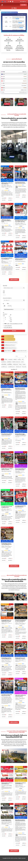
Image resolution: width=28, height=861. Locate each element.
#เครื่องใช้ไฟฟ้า (10, 186)
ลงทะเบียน (23, 5)
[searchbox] (10, 306)
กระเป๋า (22, 362)
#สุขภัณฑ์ (7, 185)
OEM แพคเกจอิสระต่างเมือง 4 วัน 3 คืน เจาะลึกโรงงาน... (7, 183)
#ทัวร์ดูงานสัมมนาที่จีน (6, 262)
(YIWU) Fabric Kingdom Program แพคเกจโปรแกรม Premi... (6, 220)
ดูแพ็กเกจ (7, 104)
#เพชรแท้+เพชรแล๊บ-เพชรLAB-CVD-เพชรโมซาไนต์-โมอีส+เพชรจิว (20, 436)
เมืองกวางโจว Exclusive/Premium (10, 342)
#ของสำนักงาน (18, 223)
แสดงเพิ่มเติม (7, 188)
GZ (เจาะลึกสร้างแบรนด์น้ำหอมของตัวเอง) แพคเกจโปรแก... (6, 434)
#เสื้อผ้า (2, 185)
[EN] (5, 1)
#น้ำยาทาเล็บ (2, 822)
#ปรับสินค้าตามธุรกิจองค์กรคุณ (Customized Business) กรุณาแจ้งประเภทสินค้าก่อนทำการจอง (20, 261)
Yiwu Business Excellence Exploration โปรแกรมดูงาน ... (20, 183)
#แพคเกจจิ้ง (6, 436)
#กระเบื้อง (10, 185)
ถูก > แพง (10, 316)
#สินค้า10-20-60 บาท (3, 186)
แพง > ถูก (11, 320)
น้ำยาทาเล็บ (24, 367)
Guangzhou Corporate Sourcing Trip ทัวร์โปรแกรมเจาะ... (6, 389)
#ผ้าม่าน (9, 187)
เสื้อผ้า (6, 359)
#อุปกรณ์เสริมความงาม (9, 822)
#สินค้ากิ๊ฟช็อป (2, 187)
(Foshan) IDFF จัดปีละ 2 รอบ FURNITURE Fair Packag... (6, 621)
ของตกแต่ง (10, 359)
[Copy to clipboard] (14, 146)
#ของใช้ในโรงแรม (17, 225)
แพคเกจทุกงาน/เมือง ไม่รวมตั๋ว (21, 350)
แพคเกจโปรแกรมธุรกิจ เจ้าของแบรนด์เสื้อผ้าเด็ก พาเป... (20, 506)
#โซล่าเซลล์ (7, 785)
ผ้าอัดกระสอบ (15, 364)
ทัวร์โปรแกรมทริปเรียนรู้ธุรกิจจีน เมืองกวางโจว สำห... (20, 259)
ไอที (22, 359)
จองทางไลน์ (3, 198)
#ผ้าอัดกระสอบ (6, 187)
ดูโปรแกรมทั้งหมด (14, 566)
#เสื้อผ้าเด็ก (5, 822)
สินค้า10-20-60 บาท (16, 362)
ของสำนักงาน (3, 362)
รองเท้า (24, 364)
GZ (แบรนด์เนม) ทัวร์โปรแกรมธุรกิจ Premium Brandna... (20, 469)
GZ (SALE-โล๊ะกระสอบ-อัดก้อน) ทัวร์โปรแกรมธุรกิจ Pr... (7, 469)
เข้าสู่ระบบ (24, 1)
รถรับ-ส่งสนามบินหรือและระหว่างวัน (14, 323)
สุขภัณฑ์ (15, 359)
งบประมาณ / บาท (5, 314)
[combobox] (9, 306)
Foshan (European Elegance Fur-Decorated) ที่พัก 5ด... (20, 621)
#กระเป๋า (7, 186)
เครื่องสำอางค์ (18, 367)
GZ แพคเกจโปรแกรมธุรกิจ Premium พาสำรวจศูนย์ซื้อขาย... (20, 434)
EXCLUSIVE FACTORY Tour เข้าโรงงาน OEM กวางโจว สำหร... (20, 221)
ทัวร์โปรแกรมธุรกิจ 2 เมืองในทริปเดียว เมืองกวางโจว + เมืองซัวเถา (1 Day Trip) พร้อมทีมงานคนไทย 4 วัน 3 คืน (18, 21)
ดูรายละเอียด (10, 200)
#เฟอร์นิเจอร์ (21, 223)
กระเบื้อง (19, 359)
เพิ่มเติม (24, 255)
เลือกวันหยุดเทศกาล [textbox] (8, 309)
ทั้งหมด (2, 359)
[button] (14, 8)
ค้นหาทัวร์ (5, 285)
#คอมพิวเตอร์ (2, 786)
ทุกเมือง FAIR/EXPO (8, 350)
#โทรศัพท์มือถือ (10, 785)
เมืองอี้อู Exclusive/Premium (9, 345)
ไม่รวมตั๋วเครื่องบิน (8, 327)
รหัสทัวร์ (4, 291)
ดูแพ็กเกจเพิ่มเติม (14, 279)
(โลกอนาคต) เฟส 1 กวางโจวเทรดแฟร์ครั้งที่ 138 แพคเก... (7, 783)
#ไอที (15, 223)
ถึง (3, 303)
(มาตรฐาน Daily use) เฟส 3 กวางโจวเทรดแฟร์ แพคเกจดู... (6, 820)
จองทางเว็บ (3, 200)
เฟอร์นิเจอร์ (9, 362)
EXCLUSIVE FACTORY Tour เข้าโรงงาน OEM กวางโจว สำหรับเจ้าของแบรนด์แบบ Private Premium (18, 17)
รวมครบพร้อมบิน (8, 326)
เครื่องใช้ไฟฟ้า (3, 364)
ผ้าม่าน (20, 364)
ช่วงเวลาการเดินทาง (7, 298)
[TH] (2, 1)
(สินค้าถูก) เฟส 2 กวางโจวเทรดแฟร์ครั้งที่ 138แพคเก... (20, 783)
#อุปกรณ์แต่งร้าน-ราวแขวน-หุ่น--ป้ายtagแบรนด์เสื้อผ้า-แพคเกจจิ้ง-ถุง (6, 261)
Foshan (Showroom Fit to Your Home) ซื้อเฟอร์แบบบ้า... (6, 544)
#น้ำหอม (9, 436)
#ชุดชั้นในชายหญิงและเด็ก (4, 823)
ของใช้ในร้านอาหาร (11, 367)
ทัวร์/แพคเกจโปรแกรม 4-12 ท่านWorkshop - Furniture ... (20, 658)
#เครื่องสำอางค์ (3, 436)
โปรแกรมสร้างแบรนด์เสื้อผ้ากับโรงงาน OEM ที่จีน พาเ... (6, 258)
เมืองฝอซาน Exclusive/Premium (10, 348)
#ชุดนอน (8, 823)
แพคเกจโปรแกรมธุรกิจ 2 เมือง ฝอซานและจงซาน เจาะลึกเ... (6, 695)
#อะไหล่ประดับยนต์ (3, 785)
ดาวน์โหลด (9, 198)
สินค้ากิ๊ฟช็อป (9, 364)
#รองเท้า (11, 187)
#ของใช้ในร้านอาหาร (22, 225)
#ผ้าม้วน (2, 262)
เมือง (8, 303)
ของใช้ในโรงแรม (4, 367)
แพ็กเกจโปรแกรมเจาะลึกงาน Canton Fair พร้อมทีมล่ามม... (20, 389)
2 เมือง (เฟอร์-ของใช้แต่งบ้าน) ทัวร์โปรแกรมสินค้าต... (20, 696)
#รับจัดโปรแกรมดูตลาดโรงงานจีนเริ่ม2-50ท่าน (20, 391)
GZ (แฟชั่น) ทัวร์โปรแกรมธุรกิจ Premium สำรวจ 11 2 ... (6, 507)
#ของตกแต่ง (4, 185)
